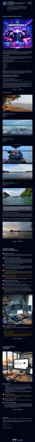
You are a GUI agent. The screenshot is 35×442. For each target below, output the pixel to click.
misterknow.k (30, 3)
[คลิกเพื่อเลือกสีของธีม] (22, 440)
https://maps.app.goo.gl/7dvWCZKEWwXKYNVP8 (9, 183)
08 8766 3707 (15, 89)
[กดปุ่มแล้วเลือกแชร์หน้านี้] (20, 440)
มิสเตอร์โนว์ (5, 116)
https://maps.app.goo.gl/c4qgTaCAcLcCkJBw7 (9, 114)
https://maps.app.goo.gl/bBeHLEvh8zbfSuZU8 (9, 139)
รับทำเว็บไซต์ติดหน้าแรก (5, 423)
